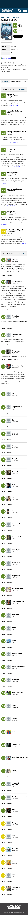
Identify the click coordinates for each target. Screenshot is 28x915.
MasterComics (17, 472)
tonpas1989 (16, 575)
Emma (14, 627)
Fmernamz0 (16, 523)
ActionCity (15, 679)
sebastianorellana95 (18, 666)
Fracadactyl (16, 316)
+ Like (3, 275)
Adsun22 (15, 848)
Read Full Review (13, 105)
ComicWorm (16, 887)
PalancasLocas (17, 653)
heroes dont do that (17, 406)
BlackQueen (16, 562)
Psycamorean (16, 351)
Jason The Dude (17, 692)
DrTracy (14, 511)
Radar (14, 485)
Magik (14, 640)
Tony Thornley (11, 213)
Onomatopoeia (17, 334)
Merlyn (14, 823)
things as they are (18, 498)
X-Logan (15, 446)
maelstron (15, 614)
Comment (9, 275)
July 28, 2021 (16, 17)
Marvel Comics (6, 17)
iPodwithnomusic (18, 601)
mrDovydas (16, 744)
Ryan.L (8, 112)
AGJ (13, 810)
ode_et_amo (16, 549)
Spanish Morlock (17, 861)
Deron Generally (12, 133)
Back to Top (22, 89)
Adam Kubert (14, 49)
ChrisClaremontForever (18, 757)
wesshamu (15, 433)
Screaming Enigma (18, 366)
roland (14, 718)
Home (6, 911)
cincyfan (15, 259)
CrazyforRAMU (17, 281)
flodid (14, 705)
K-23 (13, 731)
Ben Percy (13, 46)
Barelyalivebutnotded (18, 797)
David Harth (10, 190)
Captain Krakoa (17, 536)
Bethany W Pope (12, 95)
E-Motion (15, 836)
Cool (13, 874)
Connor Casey (11, 174)
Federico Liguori (17, 588)
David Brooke (11, 149)
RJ (13, 393)
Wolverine (7, 20)
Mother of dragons (15, 783)
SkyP (13, 420)
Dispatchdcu (10, 231)
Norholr (14, 770)
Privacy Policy (19, 911)
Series (6, 41)
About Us (12, 911)
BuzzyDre (15, 459)
